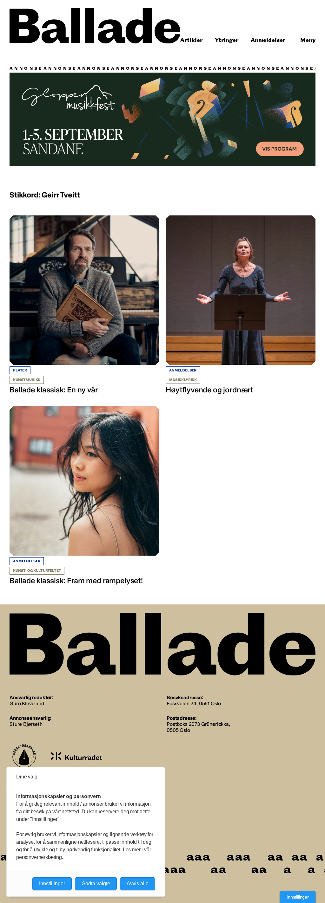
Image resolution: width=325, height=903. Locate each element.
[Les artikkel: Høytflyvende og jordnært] (240, 305)
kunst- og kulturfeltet (37, 571)
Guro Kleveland (27, 703)
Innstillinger (298, 897)
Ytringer (227, 40)
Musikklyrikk (183, 380)
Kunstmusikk (26, 380)
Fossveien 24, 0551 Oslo (194, 703)
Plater (20, 370)
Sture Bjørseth (26, 724)
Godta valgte (96, 883)
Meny (307, 40)
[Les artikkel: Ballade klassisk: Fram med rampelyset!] (84, 495)
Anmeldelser (268, 40)
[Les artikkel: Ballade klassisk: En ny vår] (84, 305)
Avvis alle (138, 883)
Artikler (191, 40)
